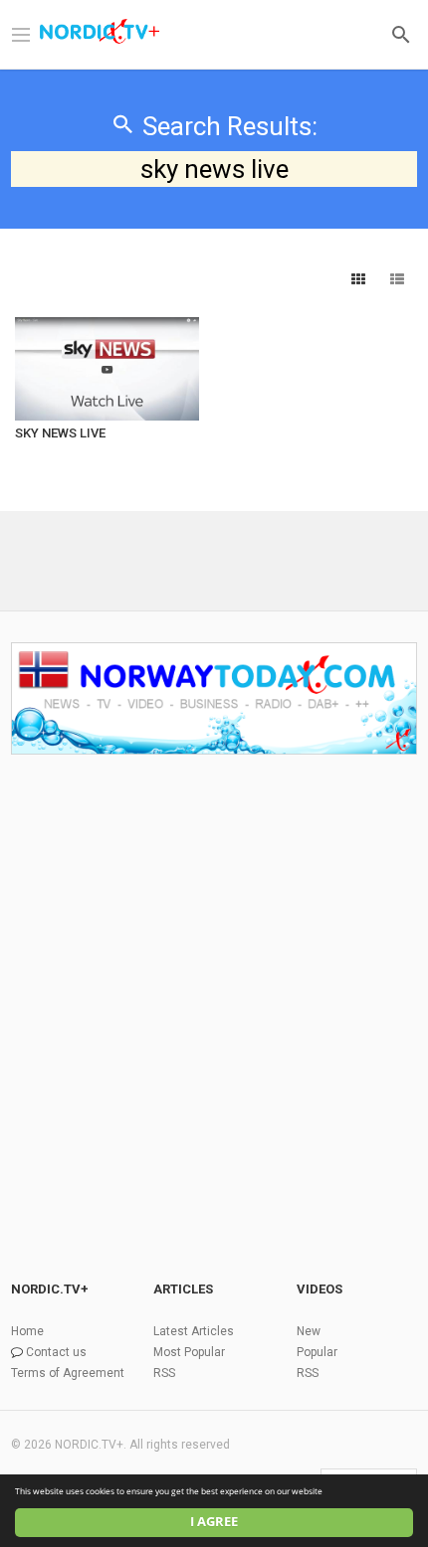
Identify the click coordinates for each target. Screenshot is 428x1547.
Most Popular (189, 1352)
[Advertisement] (214, 987)
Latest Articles (193, 1331)
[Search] (401, 33)
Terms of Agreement (67, 1373)
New (309, 1331)
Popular (317, 1352)
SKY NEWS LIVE (60, 433)
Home (27, 1331)
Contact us (56, 1352)
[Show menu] (21, 33)
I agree (214, 1521)
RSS (164, 1373)
